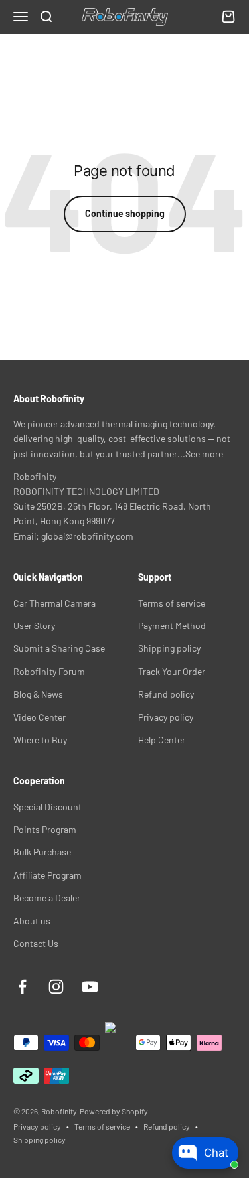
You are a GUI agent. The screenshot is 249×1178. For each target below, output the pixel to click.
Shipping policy (169, 648)
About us (31, 920)
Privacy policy (165, 717)
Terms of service (171, 603)
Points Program (44, 829)
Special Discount (47, 806)
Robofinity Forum (49, 671)
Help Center (161, 739)
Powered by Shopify (114, 1111)
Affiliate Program (47, 875)
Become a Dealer (46, 897)
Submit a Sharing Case (59, 648)
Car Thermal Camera (54, 603)
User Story (34, 625)
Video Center (39, 717)
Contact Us (35, 943)
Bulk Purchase (42, 851)
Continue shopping (125, 213)
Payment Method (172, 625)
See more (204, 453)
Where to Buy (40, 739)
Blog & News (38, 693)
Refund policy (166, 693)
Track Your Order (171, 671)
